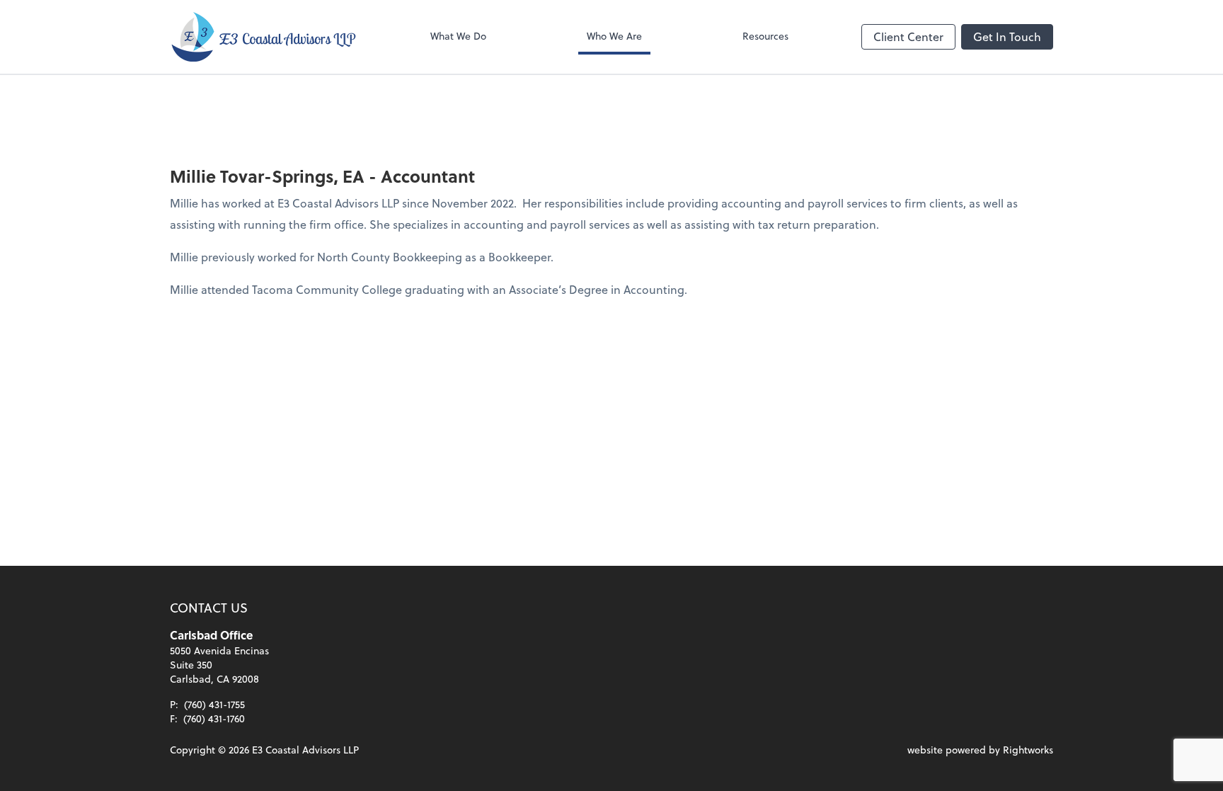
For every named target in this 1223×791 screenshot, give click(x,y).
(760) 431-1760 (214, 718)
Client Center (908, 36)
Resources (765, 35)
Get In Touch (1007, 36)
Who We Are (614, 35)
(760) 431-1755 (214, 704)
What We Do (458, 35)
